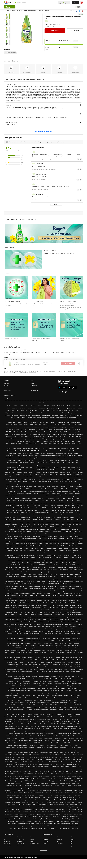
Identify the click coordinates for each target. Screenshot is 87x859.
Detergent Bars (14, 352)
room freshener (45, 371)
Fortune (72, 843)
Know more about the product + (43, 131)
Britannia (46, 843)
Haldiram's (46, 846)
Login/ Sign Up (75, 3)
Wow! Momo (60, 843)
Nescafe (59, 837)
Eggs (31, 841)
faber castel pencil (9, 371)
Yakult (71, 841)
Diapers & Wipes (21, 846)
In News (6, 385)
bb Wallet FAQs (35, 388)
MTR (71, 837)
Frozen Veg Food (8, 846)
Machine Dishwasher (26, 354)
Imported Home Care (14, 354)
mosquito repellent (34, 371)
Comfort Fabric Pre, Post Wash (17, 359)
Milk (5, 839)
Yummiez (46, 841)
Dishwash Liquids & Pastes (57, 352)
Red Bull (46, 839)
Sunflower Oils (7, 837)
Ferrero (59, 846)
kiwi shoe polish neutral (21, 371)
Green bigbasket (8, 388)
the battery (53, 371)
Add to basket (54, 31)
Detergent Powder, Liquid (27, 352)
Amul (45, 837)
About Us (6, 383)
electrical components (10, 372)
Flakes (32, 839)
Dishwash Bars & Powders (42, 352)
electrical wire (62, 371)
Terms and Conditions (9, 395)
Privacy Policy (7, 390)
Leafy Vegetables (34, 843)
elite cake (59, 839)
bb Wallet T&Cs (35, 390)
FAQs (32, 383)
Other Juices (20, 843)
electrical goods (71, 371)
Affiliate (6, 393)
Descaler (6, 352)
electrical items (21, 372)
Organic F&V (7, 841)
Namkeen (19, 841)
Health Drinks (20, 839)
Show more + (43, 850)
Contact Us (34, 385)
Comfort (47, 14)
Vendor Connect (35, 393)
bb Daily (6, 398)
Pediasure (72, 839)
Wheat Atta (20, 837)
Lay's (71, 846)
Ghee (31, 837)
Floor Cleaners (7, 843)
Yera (58, 841)
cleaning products (31, 372)
